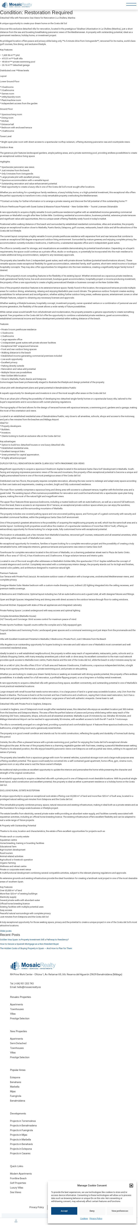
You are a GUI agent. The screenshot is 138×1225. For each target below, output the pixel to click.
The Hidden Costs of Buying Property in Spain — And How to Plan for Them (36, 948)
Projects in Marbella (20, 1139)
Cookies (84, 1218)
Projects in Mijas (18, 1134)
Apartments (16, 1004)
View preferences (120, 1211)
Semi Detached (18, 1043)
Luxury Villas (16, 1187)
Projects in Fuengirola (21, 1130)
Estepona (15, 1077)
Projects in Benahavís (21, 1144)
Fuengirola (15, 1096)
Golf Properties (18, 1183)
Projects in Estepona (21, 1148)
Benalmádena (17, 1100)
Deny (92, 1211)
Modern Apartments (21, 1173)
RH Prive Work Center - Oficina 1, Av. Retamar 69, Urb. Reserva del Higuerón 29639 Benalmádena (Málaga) (66, 974)
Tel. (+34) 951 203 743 (22, 983)
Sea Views (15, 1192)
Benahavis (15, 1082)
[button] (131, 1185)
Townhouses (17, 1009)
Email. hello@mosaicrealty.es (25, 987)
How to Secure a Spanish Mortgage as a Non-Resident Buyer (29, 944)
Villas (13, 1013)
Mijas (13, 1091)
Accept (64, 1211)
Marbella (14, 1086)
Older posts (5, 931)
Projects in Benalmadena (23, 1125)
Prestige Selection (19, 1018)
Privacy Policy (96, 1218)
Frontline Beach (18, 1178)
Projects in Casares (20, 1153)
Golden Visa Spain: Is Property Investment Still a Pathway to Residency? (34, 939)
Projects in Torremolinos (23, 1121)
